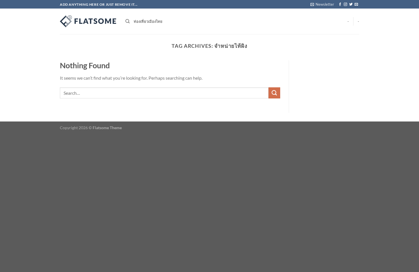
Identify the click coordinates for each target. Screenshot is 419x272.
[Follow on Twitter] (351, 5)
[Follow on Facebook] (340, 5)
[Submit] (274, 92)
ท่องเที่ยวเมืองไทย (148, 21)
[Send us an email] (356, 5)
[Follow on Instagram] (345, 5)
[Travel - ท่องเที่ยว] (88, 21)
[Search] (127, 21)
